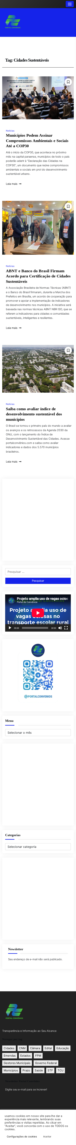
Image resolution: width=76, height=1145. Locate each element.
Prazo (26, 1070)
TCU (60, 1070)
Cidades (9, 1048)
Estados (25, 1055)
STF (50, 1070)
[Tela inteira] (66, 628)
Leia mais (12, 184)
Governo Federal (46, 1063)
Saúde (39, 1070)
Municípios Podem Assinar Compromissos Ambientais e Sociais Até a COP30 (37, 140)
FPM (38, 1055)
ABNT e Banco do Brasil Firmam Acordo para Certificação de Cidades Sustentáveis (38, 276)
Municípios (11, 1070)
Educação (62, 1048)
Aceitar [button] (47, 1136)
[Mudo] (60, 628)
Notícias (10, 130)
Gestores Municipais (17, 1063)
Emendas (10, 1055)
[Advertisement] (38, 520)
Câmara (35, 1048)
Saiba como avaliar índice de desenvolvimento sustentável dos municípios (34, 414)
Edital (48, 1048)
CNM (22, 1048)
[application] (38, 612)
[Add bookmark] (68, 82)
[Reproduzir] (10, 628)
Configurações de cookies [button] (22, 1136)
